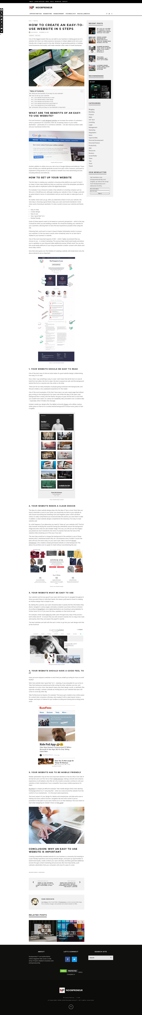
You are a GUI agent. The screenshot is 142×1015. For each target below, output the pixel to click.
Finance (91, 114)
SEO (30, 196)
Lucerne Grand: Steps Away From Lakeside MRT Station (103, 67)
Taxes (90, 158)
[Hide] (0, 34)
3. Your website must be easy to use (43, 101)
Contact (65, 1)
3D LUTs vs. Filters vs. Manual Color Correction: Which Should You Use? (104, 30)
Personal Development (96, 140)
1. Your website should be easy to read (43, 97)
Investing (92, 122)
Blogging (91, 109)
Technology (71, 13)
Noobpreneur (62, 902)
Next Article (71, 881)
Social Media (93, 156)
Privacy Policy (68, 997)
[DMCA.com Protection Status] (69, 972)
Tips (90, 161)
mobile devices (58, 779)
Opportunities (36, 13)
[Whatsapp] (1, 25)
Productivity (92, 145)
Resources (92, 150)
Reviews (91, 153)
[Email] (1, 28)
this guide (60, 803)
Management (59, 13)
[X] (1, 12)
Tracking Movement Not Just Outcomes (102, 58)
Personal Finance (94, 143)
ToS (78, 997)
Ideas (47, 1)
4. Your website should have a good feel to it (45, 103)
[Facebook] (1, 9)
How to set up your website (40, 95)
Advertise (58, 1)
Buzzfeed (32, 788)
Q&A (90, 148)
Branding (31, 35)
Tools (52, 1)
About (31, 1)
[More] (1, 31)
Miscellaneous (83, 13)
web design (42, 872)
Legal (90, 125)
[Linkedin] (1, 16)
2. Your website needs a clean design (43, 99)
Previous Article (43, 881)
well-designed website (49, 120)
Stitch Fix (49, 614)
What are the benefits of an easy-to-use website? (47, 93)
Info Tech (37, 35)
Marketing (47, 13)
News (90, 135)
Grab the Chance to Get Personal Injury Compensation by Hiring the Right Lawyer (68, 884)
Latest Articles (39, 1)
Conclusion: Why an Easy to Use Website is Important (48, 107)
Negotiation (92, 132)
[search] (111, 958)
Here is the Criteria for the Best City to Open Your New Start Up (45, 884)
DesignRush (41, 609)
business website (33, 872)
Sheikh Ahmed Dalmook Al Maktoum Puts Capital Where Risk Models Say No (104, 39)
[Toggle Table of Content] (81, 91)
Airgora (66, 404)
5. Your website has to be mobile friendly (44, 105)
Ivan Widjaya (34, 32)
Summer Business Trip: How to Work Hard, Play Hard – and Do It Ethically (104, 49)
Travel (91, 166)
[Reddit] (1, 19)
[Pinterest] (1, 22)
